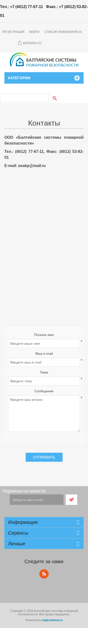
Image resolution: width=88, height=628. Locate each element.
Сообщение (44, 391)
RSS (44, 574)
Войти (34, 32)
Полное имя (44, 335)
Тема (44, 372)
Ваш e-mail (44, 353)
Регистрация (13, 32)
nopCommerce (52, 620)
